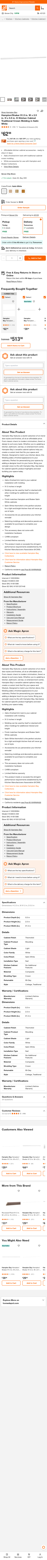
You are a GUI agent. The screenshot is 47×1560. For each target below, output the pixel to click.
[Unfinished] (10, 191)
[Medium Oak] (23, 191)
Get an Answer (23, 372)
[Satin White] (4, 191)
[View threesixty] (16, 99)
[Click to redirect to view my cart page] (42, 8)
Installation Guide (14, 615)
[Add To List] (38, 111)
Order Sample (23, 207)
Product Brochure (14, 607)
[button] (23, 424)
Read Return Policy (14, 281)
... (2, 19)
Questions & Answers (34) (28, 127)
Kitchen (9, 19)
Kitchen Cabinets (22, 19)
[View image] (2, 99)
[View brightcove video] (23, 99)
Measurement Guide (15, 620)
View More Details (11, 166)
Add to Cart (36, 258)
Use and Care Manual (15, 617)
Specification (12, 604)
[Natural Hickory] (17, 191)
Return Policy (10, 566)
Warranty (10, 612)
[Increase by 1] (20, 258)
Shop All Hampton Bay (13, 597)
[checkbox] (3, 297)
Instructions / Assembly (16, 609)
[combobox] (21, 8)
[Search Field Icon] (37, 8)
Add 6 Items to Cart (15, 345)
